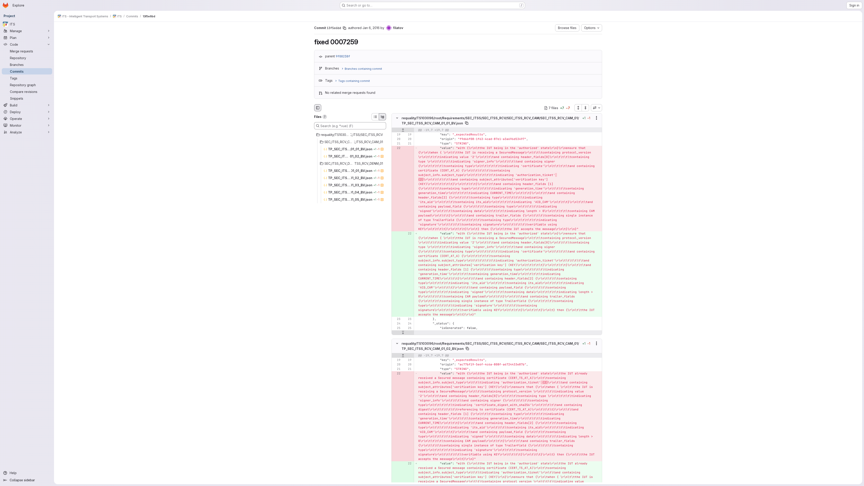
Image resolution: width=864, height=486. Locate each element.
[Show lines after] (403, 332)
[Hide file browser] (317, 107)
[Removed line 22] (396, 148)
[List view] (375, 116)
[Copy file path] (466, 123)
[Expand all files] (578, 107)
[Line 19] (396, 134)
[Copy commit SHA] (344, 28)
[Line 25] (396, 328)
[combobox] (596, 107)
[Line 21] (396, 143)
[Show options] (596, 118)
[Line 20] (396, 139)
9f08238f (343, 56)
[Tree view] (382, 116)
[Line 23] (396, 319)
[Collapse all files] (585, 107)
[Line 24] (396, 323)
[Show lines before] (403, 130)
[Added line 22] (408, 233)
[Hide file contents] (397, 118)
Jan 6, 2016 (371, 28)
